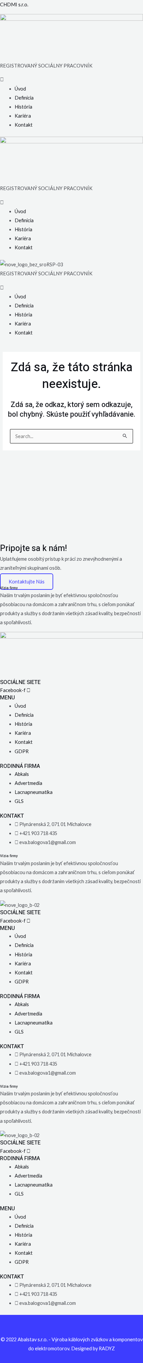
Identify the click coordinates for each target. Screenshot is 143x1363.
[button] (71, 79)
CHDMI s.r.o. (14, 4)
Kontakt (24, 125)
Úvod (20, 89)
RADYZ (107, 1348)
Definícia (24, 98)
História (23, 107)
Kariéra (23, 116)
